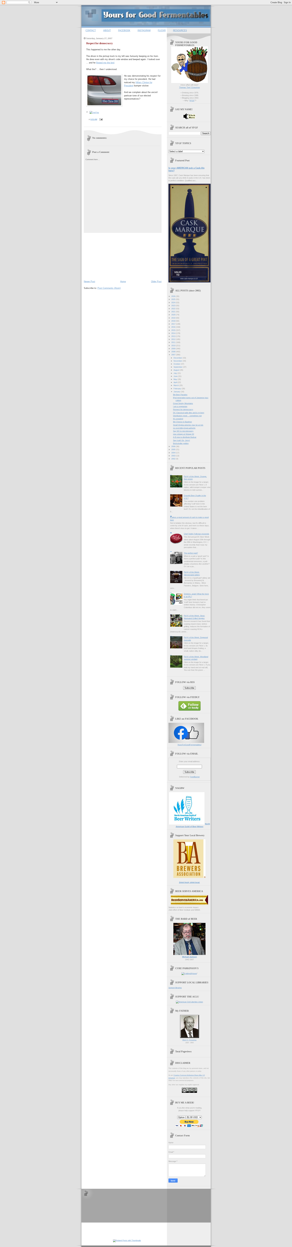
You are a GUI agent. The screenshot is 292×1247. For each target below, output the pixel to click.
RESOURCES (180, 30)
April (176, 382)
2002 (173, 459)
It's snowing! (178, 419)
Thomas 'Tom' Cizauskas (189, 87)
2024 (173, 303)
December (178, 358)
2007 (173, 355)
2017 (173, 324)
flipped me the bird (105, 62)
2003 (173, 456)
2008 (173, 352)
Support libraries (175, 988)
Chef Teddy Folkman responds (196, 534)
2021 (173, 312)
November (178, 361)
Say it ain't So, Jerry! (181, 440)
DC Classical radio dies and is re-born (188, 413)
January (177, 392)
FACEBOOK (124, 30)
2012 (173, 339)
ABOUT (107, 30)
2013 (173, 336)
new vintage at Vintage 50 (183, 434)
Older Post (156, 281)
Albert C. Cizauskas (189, 1040)
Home (123, 281)
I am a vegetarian (180, 406)
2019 (173, 318)
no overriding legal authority (184, 428)
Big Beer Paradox (180, 395)
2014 (173, 333)
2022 (173, 309)
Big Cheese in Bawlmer (182, 422)
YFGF (191, 101)
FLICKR (162, 30)
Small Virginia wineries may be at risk (188, 425)
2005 (173, 449)
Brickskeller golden (181, 443)
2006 (173, 446)
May (176, 379)
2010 (173, 346)
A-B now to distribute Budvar (184, 437)
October (177, 364)
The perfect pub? (191, 553)
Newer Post (89, 281)
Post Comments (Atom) (109, 288)
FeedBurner (195, 777)
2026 (173, 296)
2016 (173, 327)
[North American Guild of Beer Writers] (186, 824)
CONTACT (91, 30)
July (175, 373)
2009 (173, 349)
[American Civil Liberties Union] (189, 1002)
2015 (173, 330)
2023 (173, 306)
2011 (173, 342)
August (177, 370)
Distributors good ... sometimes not (187, 416)
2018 (173, 321)
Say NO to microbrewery (183, 431)
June (176, 376)
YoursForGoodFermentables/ (189, 745)
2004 (173, 453)
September (178, 367)
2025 (173, 299)
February (178, 389)
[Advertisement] (109, 256)
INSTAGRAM (144, 30)
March (176, 385)
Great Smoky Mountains (183, 403)
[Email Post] (101, 119)
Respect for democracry (99, 43)
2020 (173, 315)
